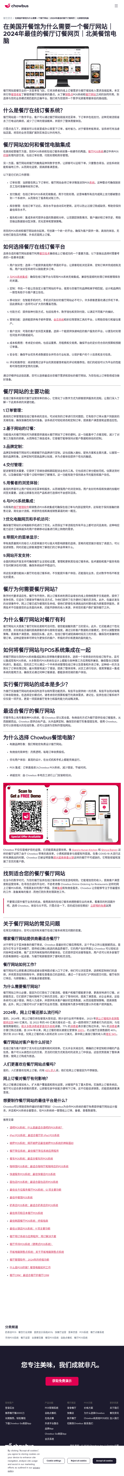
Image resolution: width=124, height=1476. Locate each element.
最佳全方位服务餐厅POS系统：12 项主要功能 (35, 1189)
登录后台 (9, 1408)
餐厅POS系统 (95, 151)
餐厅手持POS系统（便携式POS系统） (31, 1244)
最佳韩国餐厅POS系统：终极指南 (29, 1221)
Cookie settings (54, 1460)
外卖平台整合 (51, 1423)
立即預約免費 (98, 905)
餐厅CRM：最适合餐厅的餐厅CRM (29, 1275)
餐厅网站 (91, 94)
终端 (5, 155)
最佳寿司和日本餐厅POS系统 (26, 1213)
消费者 (74, 1026)
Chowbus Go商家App (55, 1433)
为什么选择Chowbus (94, 1413)
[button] (116, 6)
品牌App (49, 1428)
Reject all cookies (79, 1460)
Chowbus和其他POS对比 (96, 1418)
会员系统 (59, 319)
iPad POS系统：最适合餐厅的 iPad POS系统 (34, 1135)
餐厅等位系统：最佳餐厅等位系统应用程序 (34, 1151)
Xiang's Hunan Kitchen (85, 850)
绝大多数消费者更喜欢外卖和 (38, 1026)
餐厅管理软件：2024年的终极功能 (29, 1259)
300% (81, 1030)
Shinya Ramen (109, 850)
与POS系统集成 (18, 277)
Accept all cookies (104, 1460)
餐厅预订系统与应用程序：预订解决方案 (33, 1236)
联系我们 (88, 1423)
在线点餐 (49, 1418)
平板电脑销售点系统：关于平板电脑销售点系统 (37, 1252)
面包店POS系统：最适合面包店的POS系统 (34, 1182)
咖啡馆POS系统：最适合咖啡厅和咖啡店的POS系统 (39, 1166)
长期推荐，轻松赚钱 (15, 1418)
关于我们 (114, 1408)
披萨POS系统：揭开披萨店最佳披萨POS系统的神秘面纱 (42, 1143)
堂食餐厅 (71, 1408)
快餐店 (70, 1413)
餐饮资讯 (114, 1413)
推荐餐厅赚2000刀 (14, 1413)
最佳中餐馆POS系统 (21, 1197)
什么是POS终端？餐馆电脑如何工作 (30, 1267)
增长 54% (111, 1034)
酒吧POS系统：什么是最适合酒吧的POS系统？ (36, 1127)
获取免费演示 (62, 1381)
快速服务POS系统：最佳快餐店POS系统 (33, 1174)
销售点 (69, 94)
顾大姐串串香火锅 (63, 857)
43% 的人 (50, 1070)
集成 (59, 888)
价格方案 (88, 1408)
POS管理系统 (51, 1408)
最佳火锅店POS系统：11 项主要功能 (30, 1228)
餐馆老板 (16, 94)
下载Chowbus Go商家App (18, 1423)
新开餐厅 (71, 1418)
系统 (92, 182)
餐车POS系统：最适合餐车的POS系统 (31, 1158)
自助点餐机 (50, 1413)
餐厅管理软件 (21, 507)
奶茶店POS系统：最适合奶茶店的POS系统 (34, 1205)
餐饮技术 (44, 253)
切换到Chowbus (75, 1423)
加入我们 (114, 1418)
